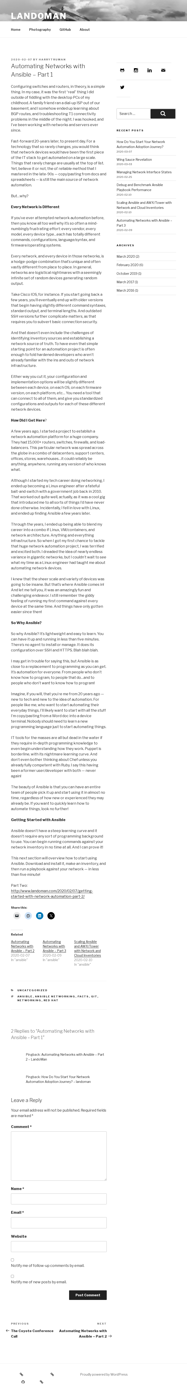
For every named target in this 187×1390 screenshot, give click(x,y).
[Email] (164, 70)
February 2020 (128, 265)
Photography (40, 29)
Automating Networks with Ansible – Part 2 (22, 946)
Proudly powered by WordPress (104, 1374)
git (94, 996)
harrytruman (52, 59)
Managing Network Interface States (144, 172)
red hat (51, 1000)
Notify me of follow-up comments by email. (47, 1265)
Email (17, 1212)
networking (29, 1000)
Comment (21, 1127)
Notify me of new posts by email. (39, 1282)
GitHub (65, 29)
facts (83, 996)
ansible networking (55, 996)
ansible (25, 996)
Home (16, 29)
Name (17, 1189)
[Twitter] (123, 87)
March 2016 (125, 290)
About (85, 29)
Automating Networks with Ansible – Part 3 (54, 946)
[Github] (123, 70)
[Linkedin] (151, 70)
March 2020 (126, 256)
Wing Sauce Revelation (134, 159)
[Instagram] (137, 70)
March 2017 (125, 282)
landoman (39, 16)
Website (19, 1236)
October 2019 (127, 273)
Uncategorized (32, 990)
